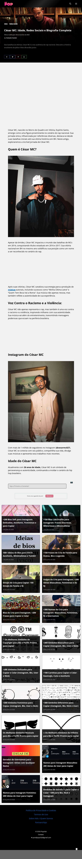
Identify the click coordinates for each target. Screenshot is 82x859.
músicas (12, 289)
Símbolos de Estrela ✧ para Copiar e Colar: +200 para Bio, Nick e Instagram (61, 792)
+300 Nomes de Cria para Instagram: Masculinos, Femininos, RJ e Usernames (60, 612)
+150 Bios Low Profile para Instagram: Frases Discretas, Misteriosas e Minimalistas (57, 522)
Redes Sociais (13, 24)
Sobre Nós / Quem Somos (41, 818)
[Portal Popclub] (8, 4)
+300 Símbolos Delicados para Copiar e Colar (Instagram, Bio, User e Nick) (20, 672)
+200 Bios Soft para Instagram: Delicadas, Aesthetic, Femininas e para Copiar (19, 522)
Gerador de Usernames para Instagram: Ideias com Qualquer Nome (19, 762)
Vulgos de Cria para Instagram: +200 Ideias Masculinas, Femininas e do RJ (61, 582)
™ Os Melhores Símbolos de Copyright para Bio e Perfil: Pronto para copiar (20, 642)
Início (6, 24)
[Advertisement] (41, 82)
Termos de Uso (41, 814)
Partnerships (41, 822)
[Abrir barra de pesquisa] (70, 4)
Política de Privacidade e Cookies (41, 810)
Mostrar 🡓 (49, 496)
